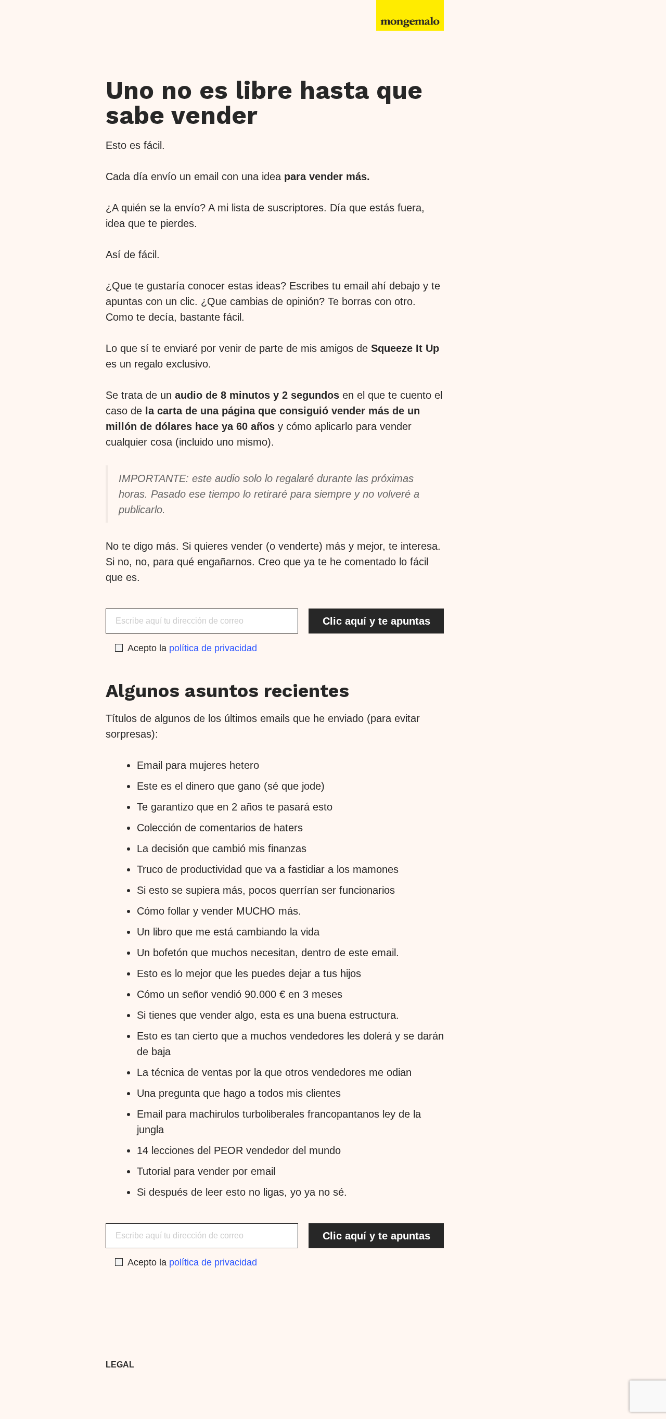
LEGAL (120, 1364)
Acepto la (192, 648)
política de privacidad (213, 648)
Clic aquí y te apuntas (376, 621)
